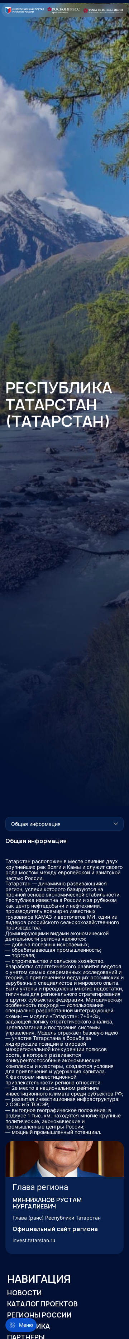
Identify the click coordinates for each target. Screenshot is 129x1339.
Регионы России (39, 1315)
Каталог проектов (42, 1304)
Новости (24, 1292)
